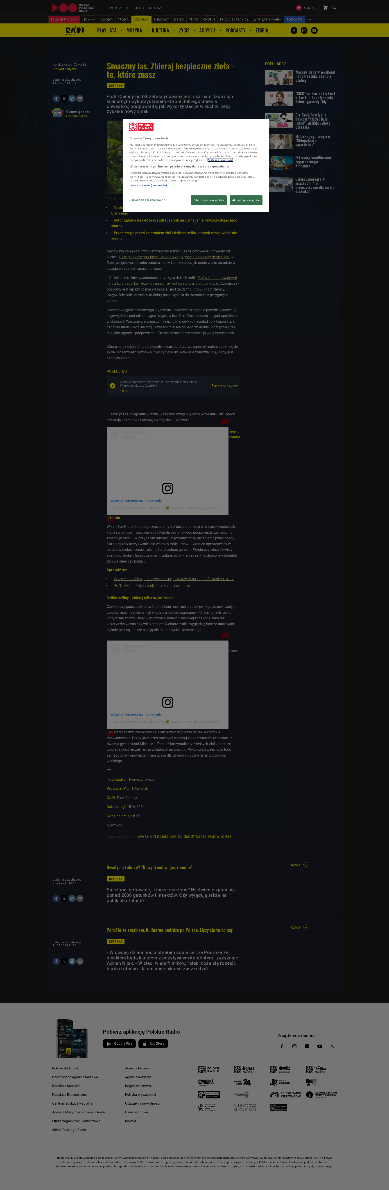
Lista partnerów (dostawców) (148, 185)
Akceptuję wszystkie (246, 200)
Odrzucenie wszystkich (209, 200)
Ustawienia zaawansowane (147, 200)
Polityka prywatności (220, 160)
